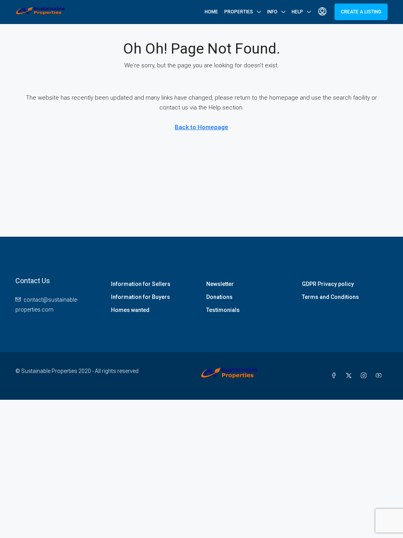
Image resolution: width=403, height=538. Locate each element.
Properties (238, 12)
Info (272, 12)
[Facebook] (335, 376)
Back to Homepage (201, 127)
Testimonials (223, 310)
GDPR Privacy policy (328, 284)
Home (211, 12)
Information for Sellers (140, 284)
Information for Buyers (140, 297)
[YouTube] (380, 376)
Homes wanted (130, 310)
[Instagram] (365, 376)
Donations (219, 297)
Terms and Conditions (330, 297)
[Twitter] (350, 376)
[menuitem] (322, 12)
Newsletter (220, 284)
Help (297, 12)
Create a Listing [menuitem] (361, 12)
